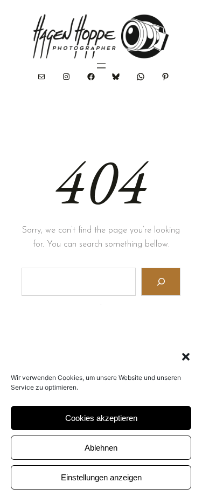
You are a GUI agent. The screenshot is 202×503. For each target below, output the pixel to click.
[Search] (160, 281)
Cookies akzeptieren (101, 418)
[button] (185, 356)
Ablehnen (101, 447)
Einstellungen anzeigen (101, 477)
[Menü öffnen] (101, 65)
